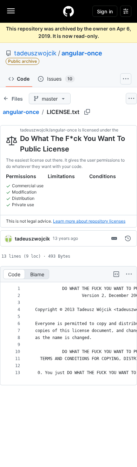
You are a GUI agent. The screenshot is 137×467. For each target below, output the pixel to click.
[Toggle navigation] (11, 11)
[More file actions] (129, 274)
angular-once (81, 53)
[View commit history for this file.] (128, 238)
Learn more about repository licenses (89, 221)
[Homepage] (68, 11)
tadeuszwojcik (35, 53)
